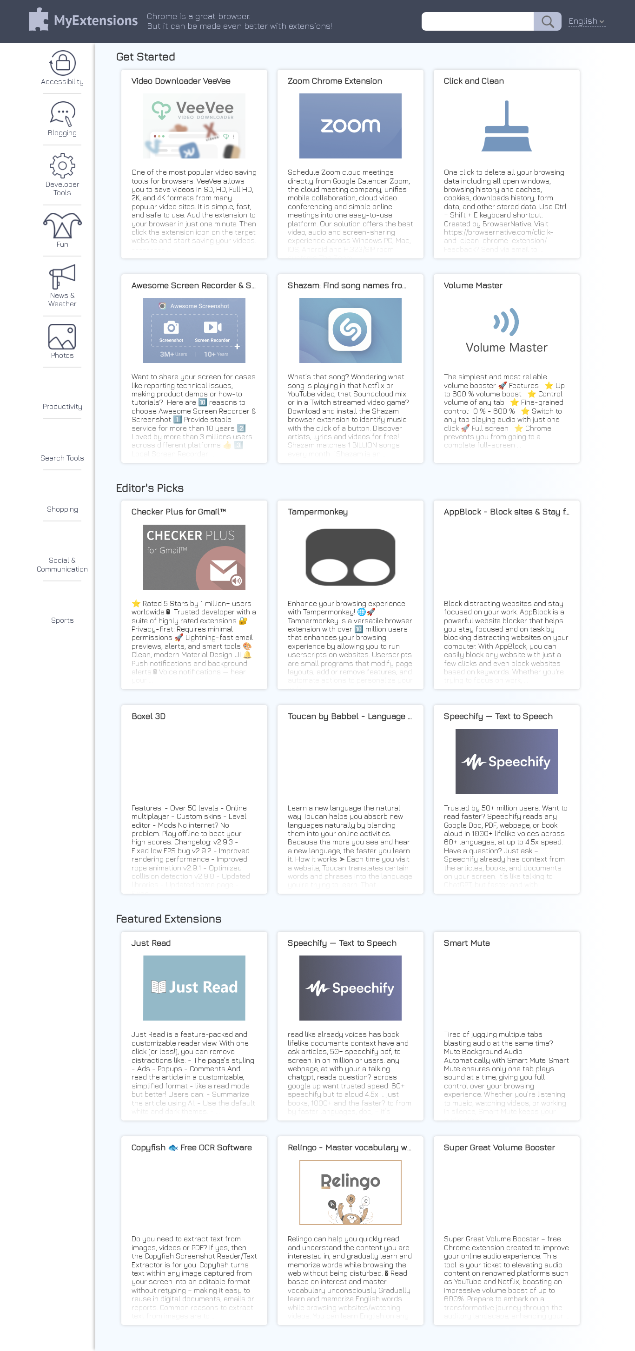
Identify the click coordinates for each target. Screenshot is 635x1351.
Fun (62, 244)
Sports (62, 620)
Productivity (62, 406)
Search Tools (62, 458)
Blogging (62, 132)
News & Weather (62, 299)
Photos (62, 355)
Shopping (62, 509)
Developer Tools (62, 188)
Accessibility (62, 81)
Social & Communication (62, 564)
